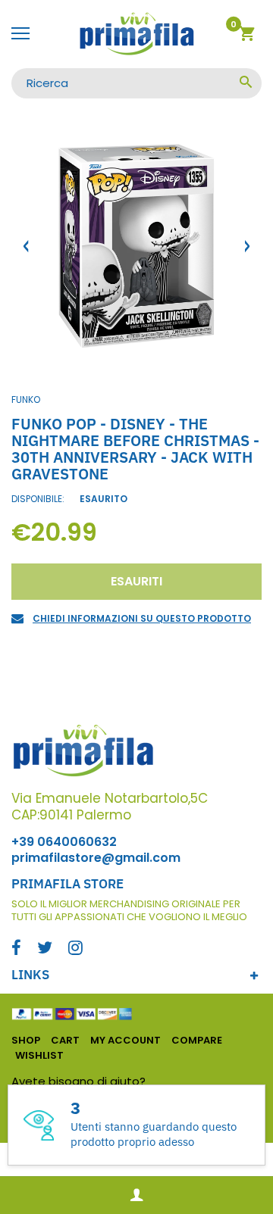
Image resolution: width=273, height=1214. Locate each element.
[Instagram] (75, 949)
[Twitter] (44, 949)
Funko (25, 399)
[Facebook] (16, 949)
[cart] (246, 36)
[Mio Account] (136, 1195)
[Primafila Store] (136, 34)
